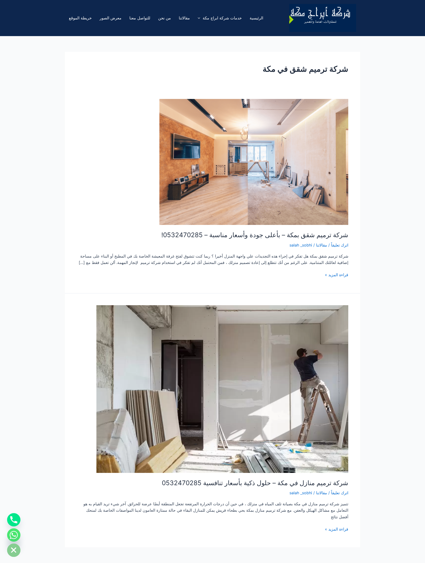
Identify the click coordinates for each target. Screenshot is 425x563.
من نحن (164, 17)
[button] (200, 18)
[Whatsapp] (13, 535)
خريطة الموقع (80, 17)
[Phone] (13, 519)
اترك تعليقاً (339, 245)
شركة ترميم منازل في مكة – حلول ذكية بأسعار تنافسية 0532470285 (255, 483)
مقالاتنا (184, 17)
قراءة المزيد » (336, 274)
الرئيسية (256, 17)
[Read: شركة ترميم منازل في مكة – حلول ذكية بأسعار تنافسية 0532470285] (222, 388)
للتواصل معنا (139, 17)
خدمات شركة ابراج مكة (222, 17)
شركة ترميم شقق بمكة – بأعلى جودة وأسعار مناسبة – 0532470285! (254, 235)
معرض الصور (110, 17)
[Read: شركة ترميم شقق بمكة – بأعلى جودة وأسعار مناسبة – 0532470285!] (253, 161)
